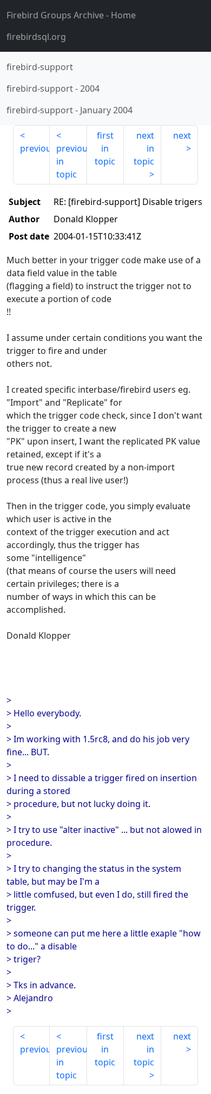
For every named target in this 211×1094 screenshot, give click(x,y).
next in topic (144, 148)
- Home (71, 15)
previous (35, 148)
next (182, 135)
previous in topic (71, 161)
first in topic (105, 148)
